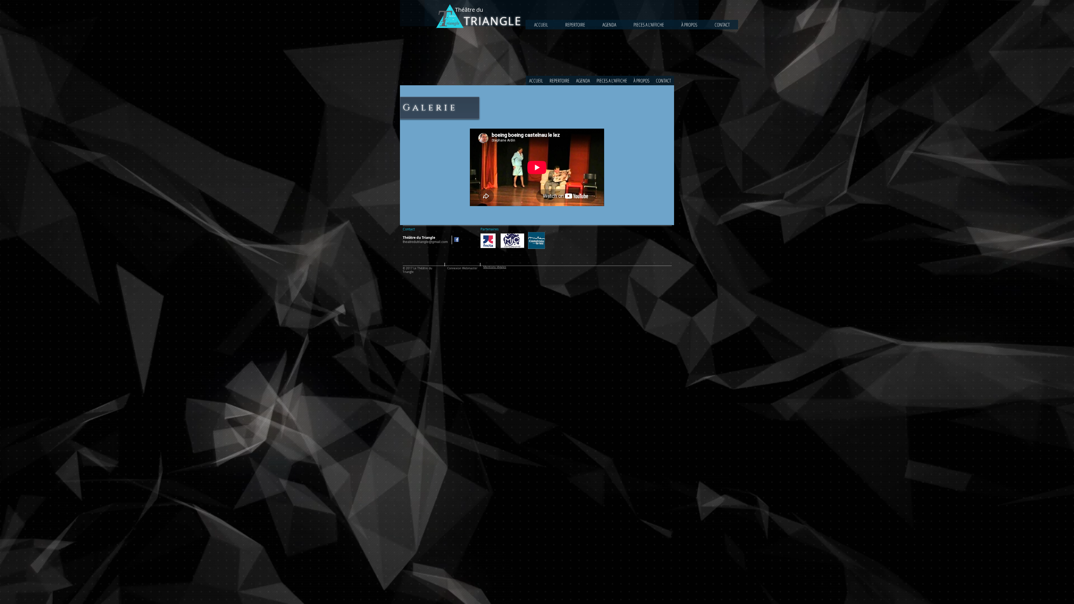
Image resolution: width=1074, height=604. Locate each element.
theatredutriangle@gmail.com (425, 242)
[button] (649, 24)
